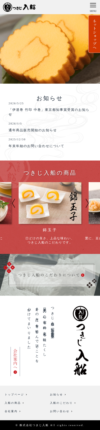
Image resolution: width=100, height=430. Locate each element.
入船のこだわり (61, 402)
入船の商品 (13, 402)
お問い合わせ (60, 411)
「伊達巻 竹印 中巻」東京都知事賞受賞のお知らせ (49, 109)
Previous (13, 203)
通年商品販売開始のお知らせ (33, 127)
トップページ (14, 394)
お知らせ (56, 394)
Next (87, 203)
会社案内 (11, 411)
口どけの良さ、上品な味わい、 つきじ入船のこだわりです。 (50, 236)
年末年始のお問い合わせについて (36, 143)
